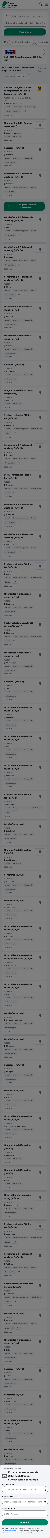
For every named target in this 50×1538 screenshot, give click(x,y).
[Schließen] (46, 1469)
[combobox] (24, 1489)
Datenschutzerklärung (9, 1531)
